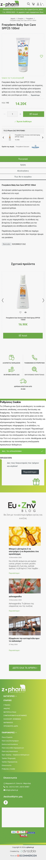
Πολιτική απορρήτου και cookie (16, 438)
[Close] (42, 3)
